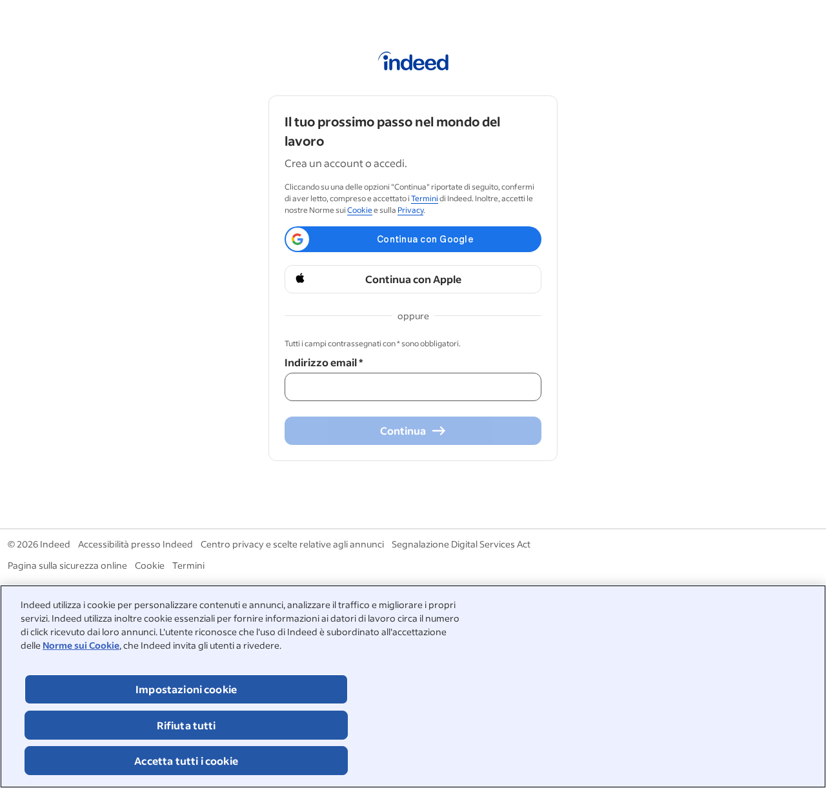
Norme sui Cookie (81, 645)
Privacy (410, 210)
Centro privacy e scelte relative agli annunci (292, 544)
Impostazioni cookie (186, 689)
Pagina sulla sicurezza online (67, 565)
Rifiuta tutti (186, 725)
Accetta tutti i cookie (186, 760)
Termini (424, 198)
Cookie (359, 210)
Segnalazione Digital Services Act (461, 544)
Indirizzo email (324, 362)
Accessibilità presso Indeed (135, 544)
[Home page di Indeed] (413, 63)
